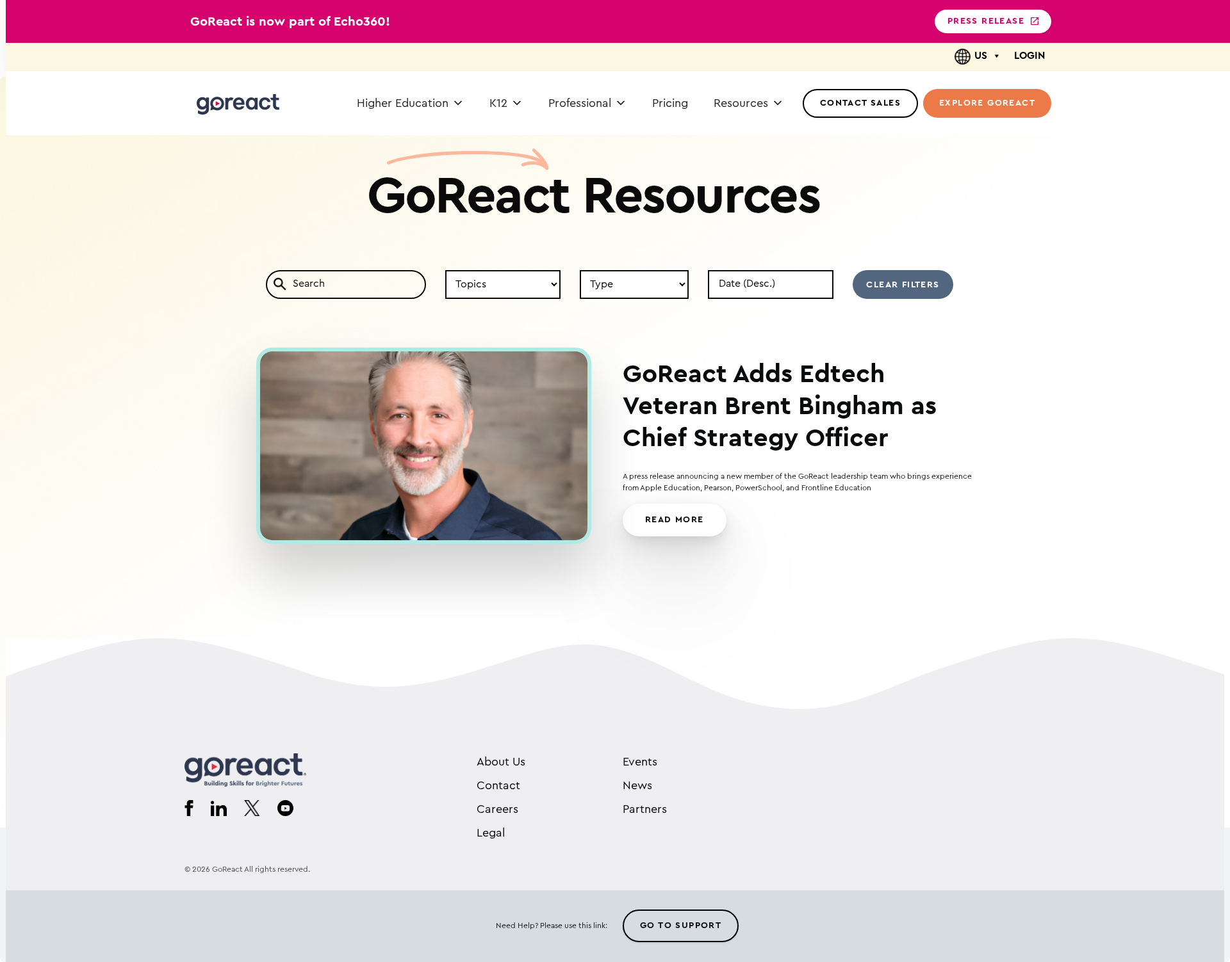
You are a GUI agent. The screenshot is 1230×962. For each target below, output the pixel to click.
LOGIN (1029, 56)
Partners (645, 809)
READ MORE (674, 519)
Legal (491, 832)
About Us (501, 761)
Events (640, 761)
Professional (579, 103)
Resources (741, 103)
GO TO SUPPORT (680, 925)
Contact (498, 785)
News (637, 785)
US (980, 56)
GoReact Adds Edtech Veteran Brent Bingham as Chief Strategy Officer (780, 407)
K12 (498, 103)
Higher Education (402, 103)
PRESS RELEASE (985, 21)
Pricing (670, 103)
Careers (497, 809)
